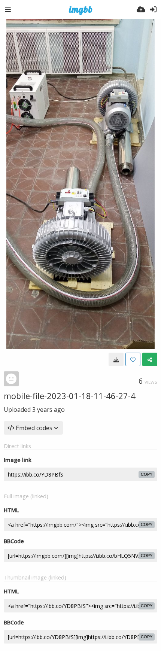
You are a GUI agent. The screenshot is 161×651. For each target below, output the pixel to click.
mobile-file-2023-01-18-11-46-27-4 (70, 395)
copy (146, 474)
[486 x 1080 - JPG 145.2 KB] (116, 359)
